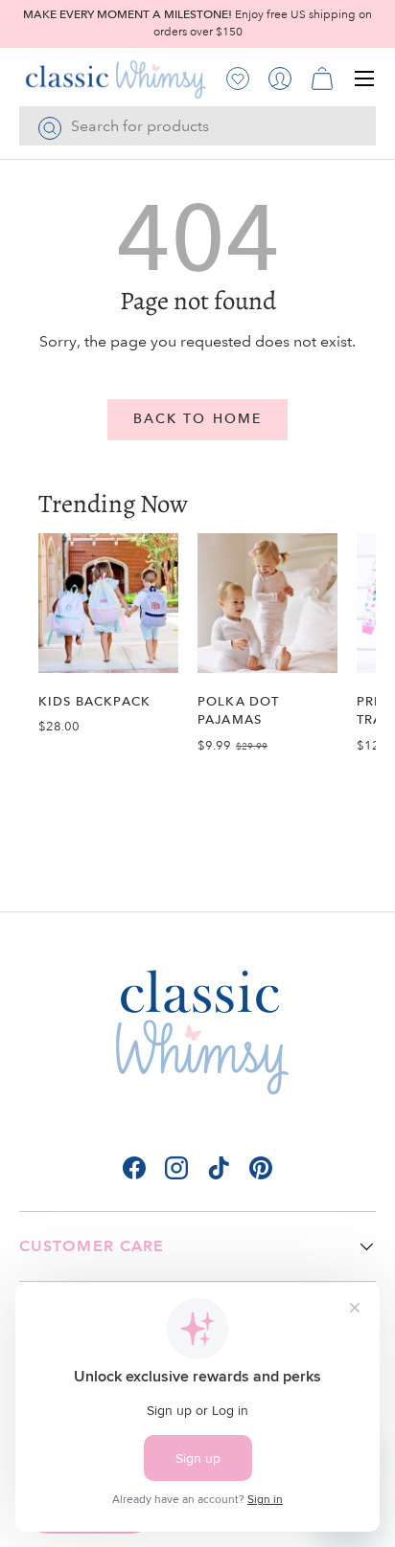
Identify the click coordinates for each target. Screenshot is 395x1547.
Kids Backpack (94, 701)
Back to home (197, 419)
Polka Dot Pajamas (238, 710)
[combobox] (197, 126)
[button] (322, 78)
